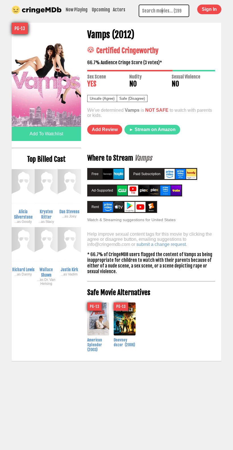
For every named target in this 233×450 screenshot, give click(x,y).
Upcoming (101, 10)
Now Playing (77, 10)
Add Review (105, 129)
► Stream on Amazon (152, 129)
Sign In (209, 9)
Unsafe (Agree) (102, 98)
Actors (119, 10)
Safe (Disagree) (132, 98)
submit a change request (161, 244)
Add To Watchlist (46, 133)
